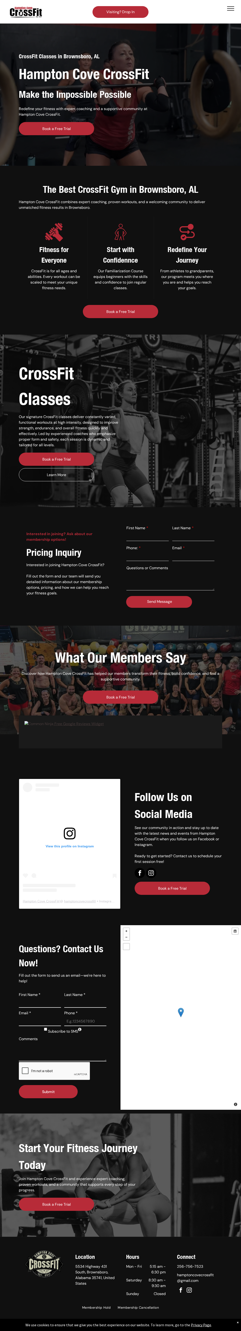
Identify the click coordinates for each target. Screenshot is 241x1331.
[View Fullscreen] (126, 947)
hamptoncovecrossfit (79, 901)
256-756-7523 (190, 1266)
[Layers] (235, 931)
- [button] (126, 937)
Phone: (132, 547)
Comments (28, 1038)
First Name (135, 527)
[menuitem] (96, 1307)
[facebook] (140, 873)
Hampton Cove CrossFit (41, 901)
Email (177, 547)
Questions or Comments (147, 567)
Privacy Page (201, 1325)
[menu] (231, 8)
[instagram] (151, 873)
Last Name (181, 527)
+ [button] (126, 931)
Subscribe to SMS (63, 1031)
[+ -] (180, 1017)
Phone (71, 1013)
